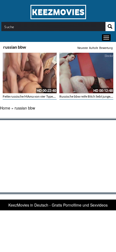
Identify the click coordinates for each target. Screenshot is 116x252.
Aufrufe (93, 48)
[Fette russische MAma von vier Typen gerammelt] (30, 73)
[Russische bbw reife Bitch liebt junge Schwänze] (86, 73)
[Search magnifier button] (110, 26)
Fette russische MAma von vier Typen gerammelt (36, 96)
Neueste (82, 48)
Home (5, 108)
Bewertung (106, 48)
